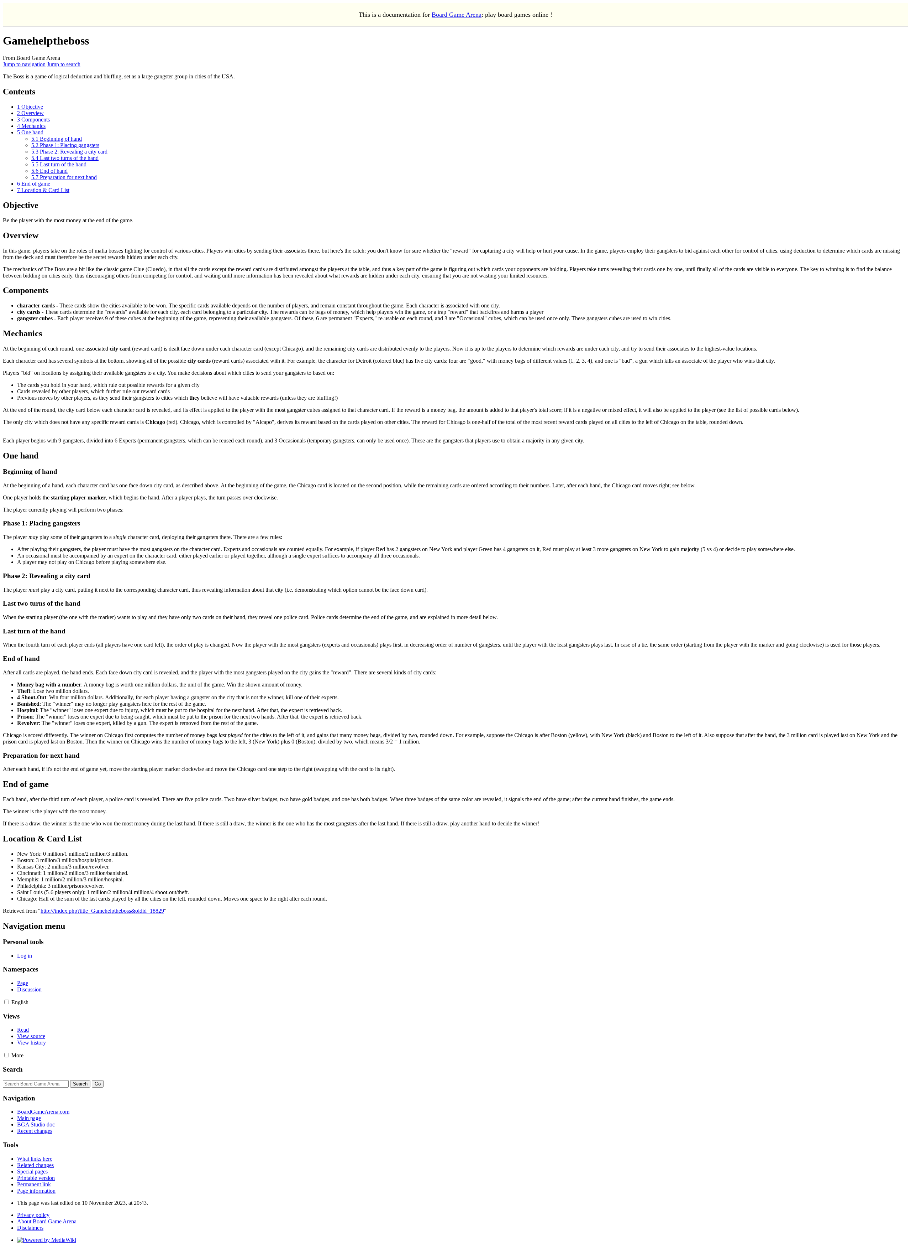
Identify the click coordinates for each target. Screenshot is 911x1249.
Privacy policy (33, 1215)
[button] (6, 1002)
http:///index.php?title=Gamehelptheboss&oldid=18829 (102, 911)
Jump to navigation (24, 64)
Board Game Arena (456, 14)
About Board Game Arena (47, 1221)
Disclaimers (30, 1228)
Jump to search (63, 64)
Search (13, 1069)
